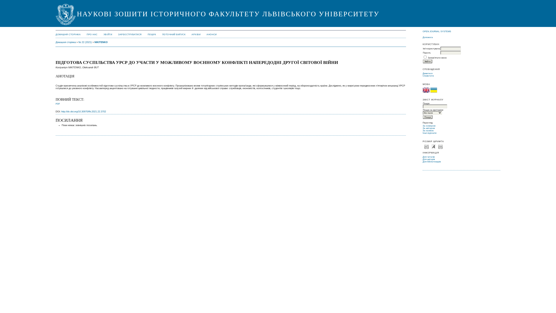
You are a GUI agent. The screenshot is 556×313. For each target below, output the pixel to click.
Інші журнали (430, 133)
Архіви (196, 34)
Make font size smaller (426, 146)
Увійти (108, 34)
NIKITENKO (101, 42)
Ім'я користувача (431, 48)
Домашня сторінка (68, 34)
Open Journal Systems (437, 31)
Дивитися (427, 73)
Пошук (152, 34)
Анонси (212, 34)
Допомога (428, 37)
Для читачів (429, 157)
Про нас (92, 34)
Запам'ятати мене (437, 58)
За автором (429, 128)
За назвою (428, 130)
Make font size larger (440, 146)
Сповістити (428, 76)
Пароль (427, 53)
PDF (58, 104)
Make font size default (433, 146)
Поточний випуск (174, 34)
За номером (429, 126)
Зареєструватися (130, 34)
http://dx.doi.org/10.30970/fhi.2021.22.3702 (83, 111)
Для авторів (429, 159)
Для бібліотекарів (432, 161)
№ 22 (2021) (85, 42)
